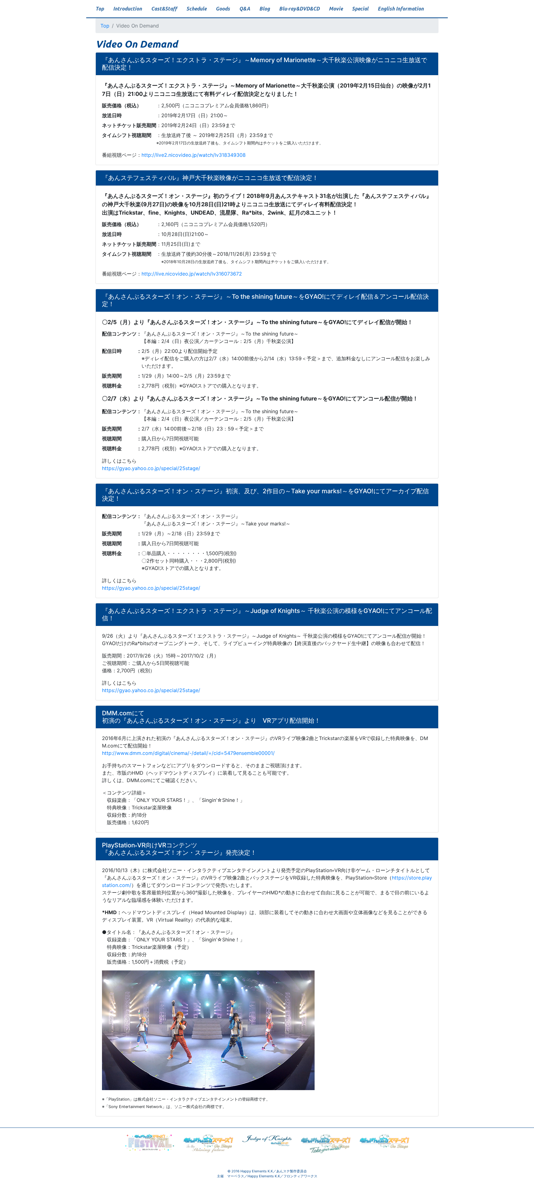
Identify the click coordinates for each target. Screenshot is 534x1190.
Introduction (127, 8)
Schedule (196, 8)
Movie (336, 8)
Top (99, 8)
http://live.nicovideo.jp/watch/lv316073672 (192, 274)
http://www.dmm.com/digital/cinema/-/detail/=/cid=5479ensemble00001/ (188, 753)
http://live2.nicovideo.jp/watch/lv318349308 (194, 155)
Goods (223, 8)
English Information (401, 8)
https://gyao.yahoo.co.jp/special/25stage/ (151, 468)
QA (244, 8)
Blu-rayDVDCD (299, 8)
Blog (264, 8)
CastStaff (164, 8)
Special (360, 8)
